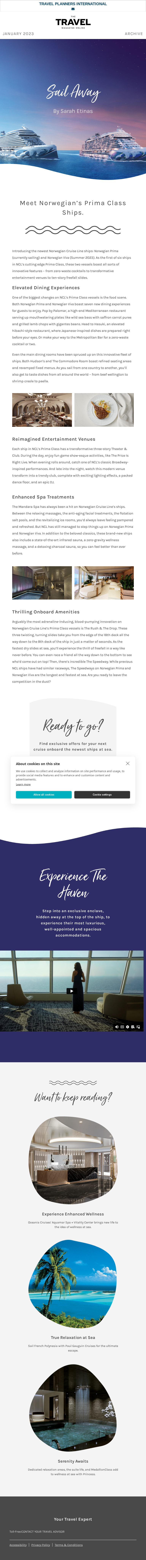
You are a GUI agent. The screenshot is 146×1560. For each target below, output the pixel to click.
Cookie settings (102, 794)
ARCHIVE (134, 33)
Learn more (23, 784)
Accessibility (18, 1545)
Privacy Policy (40, 1545)
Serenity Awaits (73, 1461)
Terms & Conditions (69, 1545)
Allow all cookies (43, 794)
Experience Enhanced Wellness (73, 1214)
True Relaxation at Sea (73, 1337)
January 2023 (18, 33)
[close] (128, 763)
